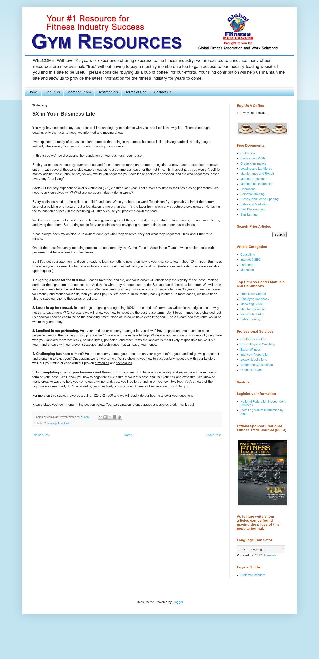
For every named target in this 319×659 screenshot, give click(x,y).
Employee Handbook (254, 299)
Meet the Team (79, 92)
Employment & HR (252, 158)
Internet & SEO (250, 259)
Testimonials (108, 92)
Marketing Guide (251, 304)
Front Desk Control (253, 294)
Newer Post (41, 435)
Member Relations (252, 179)
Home (33, 92)
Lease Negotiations (253, 359)
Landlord (63, 423)
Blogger (177, 602)
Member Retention (253, 309)
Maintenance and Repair (257, 173)
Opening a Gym (251, 370)
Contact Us (162, 92)
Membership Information (256, 184)
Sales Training (250, 319)
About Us (52, 92)
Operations (247, 189)
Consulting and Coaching (257, 344)
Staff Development (252, 209)
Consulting (50, 423)
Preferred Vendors (252, 575)
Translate (270, 555)
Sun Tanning (249, 214)
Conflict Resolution (253, 339)
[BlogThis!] (105, 417)
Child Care (247, 153)
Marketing (247, 270)
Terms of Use (135, 92)
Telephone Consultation (256, 365)
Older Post (213, 435)
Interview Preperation (254, 354)
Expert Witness (250, 349)
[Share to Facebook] (114, 417)
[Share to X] (109, 417)
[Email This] (100, 417)
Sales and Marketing (254, 204)
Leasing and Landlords (256, 168)
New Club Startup (252, 314)
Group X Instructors (253, 163)
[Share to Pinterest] (119, 417)
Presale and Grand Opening (259, 199)
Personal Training (252, 194)
